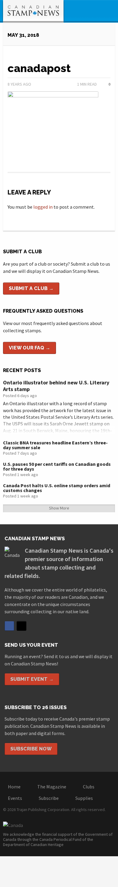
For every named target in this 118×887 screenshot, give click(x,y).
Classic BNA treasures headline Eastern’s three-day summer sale (55, 445)
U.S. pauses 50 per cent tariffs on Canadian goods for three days (57, 466)
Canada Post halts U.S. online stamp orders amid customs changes (56, 487)
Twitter (21, 626)
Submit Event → (32, 679)
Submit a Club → (31, 288)
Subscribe (49, 798)
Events (15, 798)
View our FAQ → (29, 348)
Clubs (88, 787)
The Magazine (51, 787)
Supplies (84, 798)
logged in (43, 207)
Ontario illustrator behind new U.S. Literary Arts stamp (56, 386)
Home (14, 787)
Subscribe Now (31, 749)
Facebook (9, 626)
